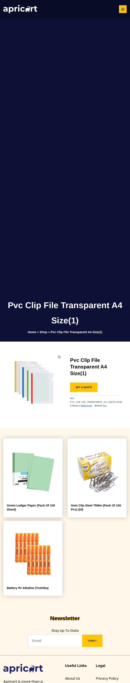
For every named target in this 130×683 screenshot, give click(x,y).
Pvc (105, 405)
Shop (43, 332)
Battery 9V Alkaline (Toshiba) (28, 588)
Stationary (86, 405)
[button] (59, 357)
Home (32, 332)
